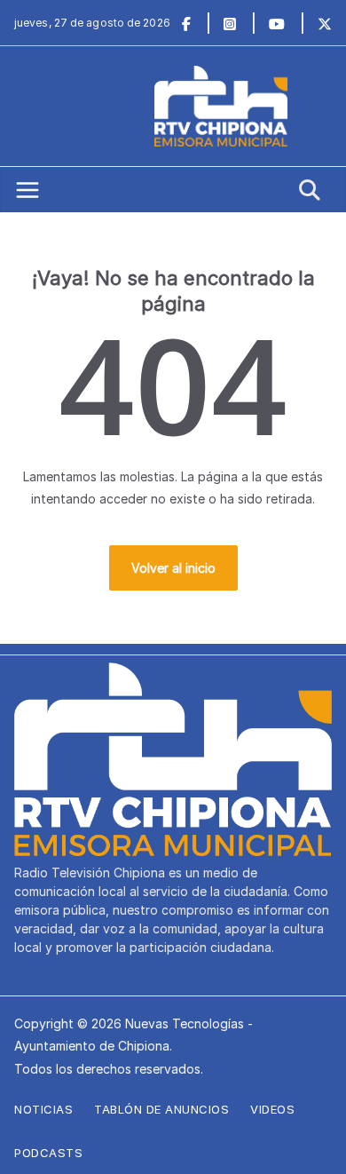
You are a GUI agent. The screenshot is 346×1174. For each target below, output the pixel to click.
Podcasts (48, 1153)
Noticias (43, 1109)
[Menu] (27, 190)
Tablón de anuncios (161, 1109)
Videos (272, 1109)
